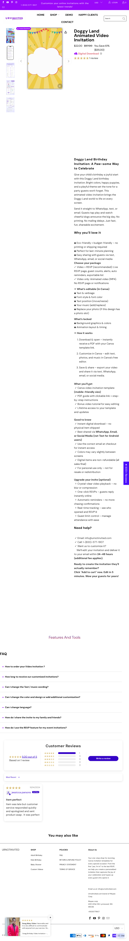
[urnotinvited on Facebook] (3, 2)
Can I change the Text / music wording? (27, 686)
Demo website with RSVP (96, 127)
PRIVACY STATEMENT (67, 864)
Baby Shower (36, 864)
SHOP (54, 14)
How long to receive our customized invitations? (32, 676)
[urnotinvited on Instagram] (16, 2)
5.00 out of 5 (29, 756)
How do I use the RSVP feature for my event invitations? (36, 727)
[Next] (68, 61)
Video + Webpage (108, 72)
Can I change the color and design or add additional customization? (42, 697)
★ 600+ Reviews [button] (126, 473)
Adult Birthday (36, 855)
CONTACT (67, 22)
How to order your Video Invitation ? (25, 666)
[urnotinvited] (14, 18)
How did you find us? (85, 132)
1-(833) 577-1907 (29, 5)
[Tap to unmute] (60, 86)
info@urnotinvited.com (98, 538)
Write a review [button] (103, 758)
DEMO (69, 14)
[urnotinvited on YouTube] (7, 2)
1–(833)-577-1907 (93, 542)
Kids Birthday (36, 860)
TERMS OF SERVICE (67, 869)
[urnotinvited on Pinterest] (12, 2)
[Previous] (22, 61)
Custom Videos (37, 869)
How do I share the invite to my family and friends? (33, 717)
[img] (13, 787)
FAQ (61, 855)
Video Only (86, 73)
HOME (40, 14)
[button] (81, 58)
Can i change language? (18, 707)
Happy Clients (88, 14)
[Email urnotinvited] (3, 7)
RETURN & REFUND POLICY (70, 860)
